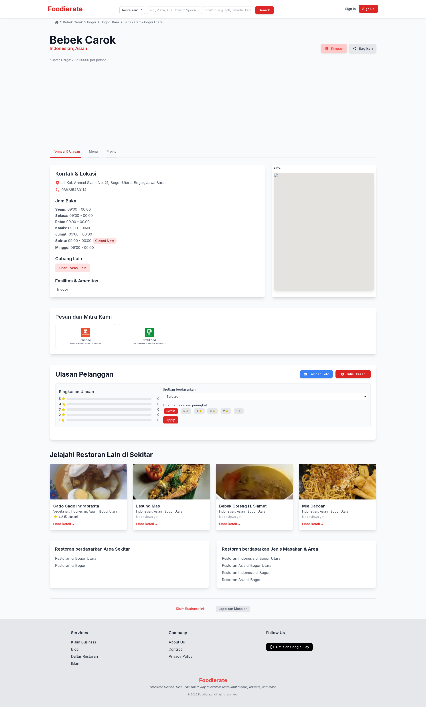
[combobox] (173, 10)
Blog (75, 649)
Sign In (350, 9)
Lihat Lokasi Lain (72, 268)
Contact (175, 649)
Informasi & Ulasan (65, 151)
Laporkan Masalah (233, 609)
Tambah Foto (319, 374)
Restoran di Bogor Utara (75, 558)
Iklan (75, 663)
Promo (111, 151)
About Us (177, 642)
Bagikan (366, 48)
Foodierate (65, 9)
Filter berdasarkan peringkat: (185, 405)
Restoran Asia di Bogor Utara (246, 565)
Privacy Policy (181, 656)
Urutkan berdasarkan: (180, 389)
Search (264, 10)
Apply (170, 420)
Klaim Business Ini (190, 609)
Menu (93, 151)
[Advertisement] (213, 104)
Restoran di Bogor (70, 565)
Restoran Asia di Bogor (241, 579)
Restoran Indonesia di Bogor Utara (251, 558)
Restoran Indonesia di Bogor (246, 572)
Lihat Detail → (64, 524)
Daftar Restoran (84, 656)
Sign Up (368, 9)
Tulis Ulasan (355, 374)
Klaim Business (83, 642)
